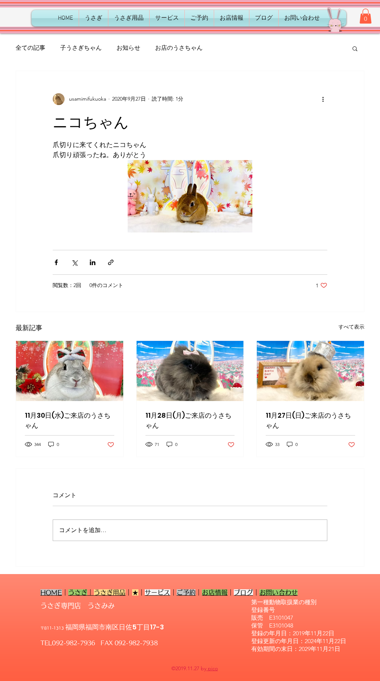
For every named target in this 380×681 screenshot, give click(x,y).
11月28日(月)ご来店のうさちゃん (188, 420)
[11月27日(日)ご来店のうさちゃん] (310, 371)
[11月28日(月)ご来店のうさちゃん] (190, 371)
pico (212, 668)
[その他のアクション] (322, 99)
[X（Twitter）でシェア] (74, 262)
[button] (365, 16)
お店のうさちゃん (179, 47)
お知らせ (128, 47)
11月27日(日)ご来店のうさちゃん (308, 420)
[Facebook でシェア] (56, 262)
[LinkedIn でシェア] (92, 262)
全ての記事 (30, 47)
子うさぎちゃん (81, 47)
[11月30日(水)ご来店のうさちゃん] (69, 371)
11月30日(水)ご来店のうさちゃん (68, 420)
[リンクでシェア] (110, 262)
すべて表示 (351, 326)
